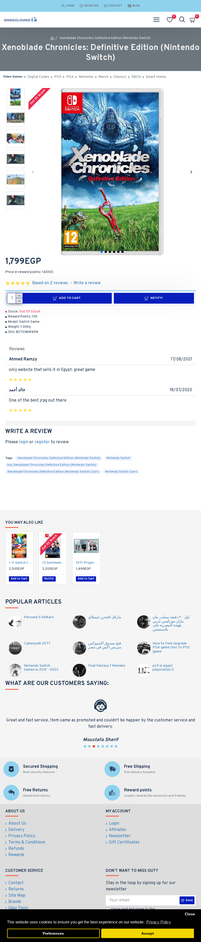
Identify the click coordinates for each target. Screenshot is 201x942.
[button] (33, 171)
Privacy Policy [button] (158, 922)
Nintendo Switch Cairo (121, 472)
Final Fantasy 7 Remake (106, 666)
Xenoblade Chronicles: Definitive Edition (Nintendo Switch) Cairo (53, 472)
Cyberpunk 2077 (37, 643)
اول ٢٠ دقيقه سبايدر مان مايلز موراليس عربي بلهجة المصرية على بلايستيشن (171, 623)
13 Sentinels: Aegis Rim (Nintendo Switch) (53, 563)
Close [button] (190, 914)
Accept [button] (147, 933)
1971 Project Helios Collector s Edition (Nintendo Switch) (87, 563)
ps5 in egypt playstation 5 (163, 668)
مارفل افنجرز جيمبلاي (104, 617)
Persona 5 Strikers (39, 617)
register (42, 442)
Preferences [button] (53, 933)
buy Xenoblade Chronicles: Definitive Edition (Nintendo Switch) (51, 465)
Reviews (17, 349)
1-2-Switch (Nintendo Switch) (20, 563)
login (23, 442)
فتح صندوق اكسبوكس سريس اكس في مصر (104, 646)
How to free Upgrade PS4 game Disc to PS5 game (171, 648)
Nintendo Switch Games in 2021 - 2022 (41, 668)
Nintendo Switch (118, 458)
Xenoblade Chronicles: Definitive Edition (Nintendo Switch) (58, 458)
